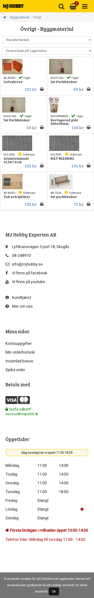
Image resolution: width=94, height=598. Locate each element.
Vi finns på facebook (29, 273)
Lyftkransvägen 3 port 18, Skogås (40, 246)
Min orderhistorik (20, 352)
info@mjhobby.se (27, 264)
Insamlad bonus (19, 361)
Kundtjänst (21, 297)
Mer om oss (22, 306)
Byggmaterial (19, 17)
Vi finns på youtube (28, 281)
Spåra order (15, 369)
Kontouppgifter (18, 343)
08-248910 (21, 255)
